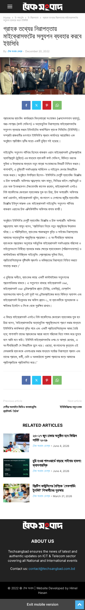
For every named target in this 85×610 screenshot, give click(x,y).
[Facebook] (26, 105)
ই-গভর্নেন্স (19, 17)
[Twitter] (36, 105)
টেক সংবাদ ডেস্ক (15, 51)
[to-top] (79, 602)
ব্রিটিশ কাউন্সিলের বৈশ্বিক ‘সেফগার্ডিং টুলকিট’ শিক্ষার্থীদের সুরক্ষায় (54, 488)
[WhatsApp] (57, 105)
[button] (9, 6)
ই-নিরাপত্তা (33, 17)
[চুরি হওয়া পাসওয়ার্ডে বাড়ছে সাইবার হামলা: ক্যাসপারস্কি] (16, 468)
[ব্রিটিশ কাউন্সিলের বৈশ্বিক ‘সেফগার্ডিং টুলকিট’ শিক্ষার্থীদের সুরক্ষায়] (16, 493)
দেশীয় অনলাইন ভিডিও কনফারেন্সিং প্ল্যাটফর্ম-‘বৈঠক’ (19, 409)
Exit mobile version (42, 604)
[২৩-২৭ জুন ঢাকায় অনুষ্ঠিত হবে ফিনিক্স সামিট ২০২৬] (16, 443)
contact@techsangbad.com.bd (52, 569)
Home (6, 17)
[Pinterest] (46, 105)
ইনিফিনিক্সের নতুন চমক (71, 407)
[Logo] (42, 528)
